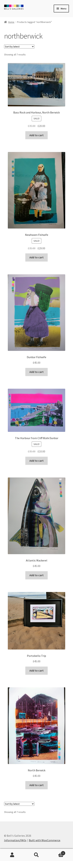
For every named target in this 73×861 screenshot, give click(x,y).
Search (36, 855)
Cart (56, 851)
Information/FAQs (15, 840)
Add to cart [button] (36, 135)
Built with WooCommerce (44, 840)
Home (11, 22)
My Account (12, 855)
